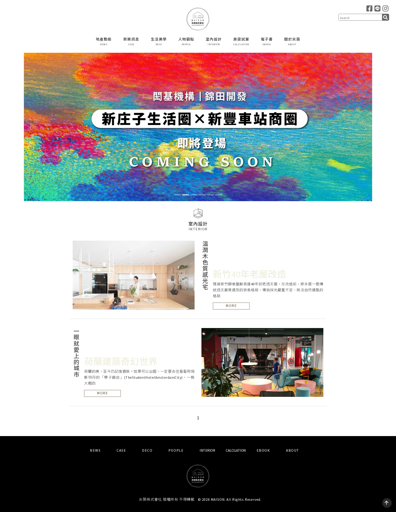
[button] (31, 127)
